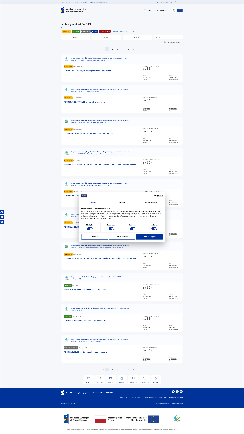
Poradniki (155, 382)
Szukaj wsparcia (144, 382)
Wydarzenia (111, 382)
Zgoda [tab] (93, 202)
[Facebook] (177, 391)
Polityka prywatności (177, 403)
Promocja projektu (176, 397)
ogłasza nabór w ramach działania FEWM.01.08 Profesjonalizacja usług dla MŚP (100, 59)
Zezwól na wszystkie (149, 236)
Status (77, 37)
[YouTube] (173, 391)
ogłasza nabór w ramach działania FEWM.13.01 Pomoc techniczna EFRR (100, 309)
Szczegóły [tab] (122, 202)
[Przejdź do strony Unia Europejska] (180, 10)
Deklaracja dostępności (162, 403)
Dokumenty (99, 382)
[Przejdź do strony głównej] (62, 10)
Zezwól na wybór (122, 236)
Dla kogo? (107, 37)
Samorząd (84, 2)
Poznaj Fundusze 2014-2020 (68, 403)
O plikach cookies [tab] (151, 202)
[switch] (111, 228)
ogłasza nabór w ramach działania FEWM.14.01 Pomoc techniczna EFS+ (100, 278)
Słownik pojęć (135, 397)
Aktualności (122, 382)
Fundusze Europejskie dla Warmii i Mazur (76, 10)
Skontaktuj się (161, 10)
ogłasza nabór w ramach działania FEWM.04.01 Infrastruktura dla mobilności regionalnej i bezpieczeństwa (100, 153)
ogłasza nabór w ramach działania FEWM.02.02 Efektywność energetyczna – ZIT (100, 122)
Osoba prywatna (66, 2)
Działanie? (137, 37)
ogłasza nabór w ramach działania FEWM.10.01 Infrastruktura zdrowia (100, 90)
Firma (76, 2)
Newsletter (123, 397)
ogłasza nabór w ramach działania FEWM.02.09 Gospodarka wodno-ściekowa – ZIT (100, 184)
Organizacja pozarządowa (97, 2)
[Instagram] (181, 391)
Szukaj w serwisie (166, 2)
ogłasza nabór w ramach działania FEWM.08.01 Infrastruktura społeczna (100, 340)
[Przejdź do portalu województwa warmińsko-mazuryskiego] (174, 10)
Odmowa (95, 236)
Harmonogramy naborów (122, 31)
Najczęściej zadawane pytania (155, 397)
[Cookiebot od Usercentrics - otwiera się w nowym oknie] (154, 196)
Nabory (88, 382)
